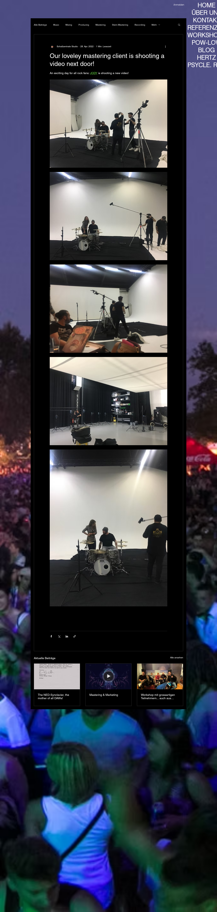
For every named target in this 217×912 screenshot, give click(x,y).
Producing (83, 24)
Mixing (68, 24)
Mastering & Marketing (103, 694)
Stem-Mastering (120, 24)
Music (56, 24)
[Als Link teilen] (74, 636)
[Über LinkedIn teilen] (66, 636)
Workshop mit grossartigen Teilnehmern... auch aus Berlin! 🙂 (158, 696)
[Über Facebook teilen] (51, 636)
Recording (140, 24)
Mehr (154, 24)
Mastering (100, 24)
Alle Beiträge (40, 24)
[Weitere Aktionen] (165, 46)
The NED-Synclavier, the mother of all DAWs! (53, 696)
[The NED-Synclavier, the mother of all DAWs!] (57, 676)
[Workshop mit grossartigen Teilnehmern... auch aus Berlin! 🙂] (160, 676)
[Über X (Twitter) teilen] (59, 636)
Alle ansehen (176, 657)
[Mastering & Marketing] (109, 676)
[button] (179, 24)
